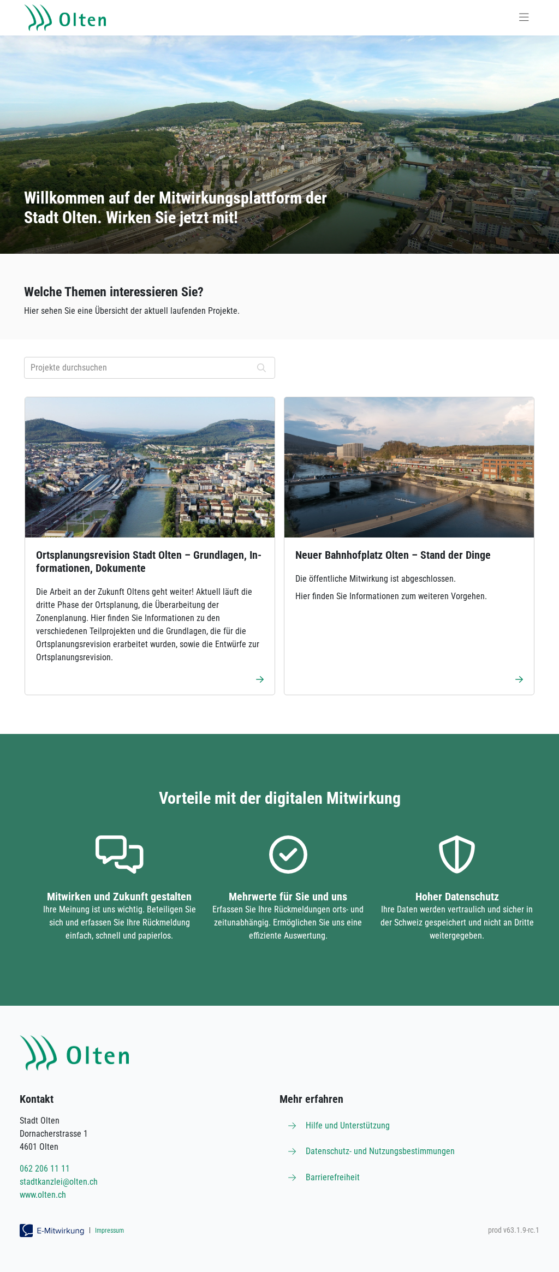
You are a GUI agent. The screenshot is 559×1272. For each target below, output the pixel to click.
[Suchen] (261, 368)
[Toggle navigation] (524, 18)
